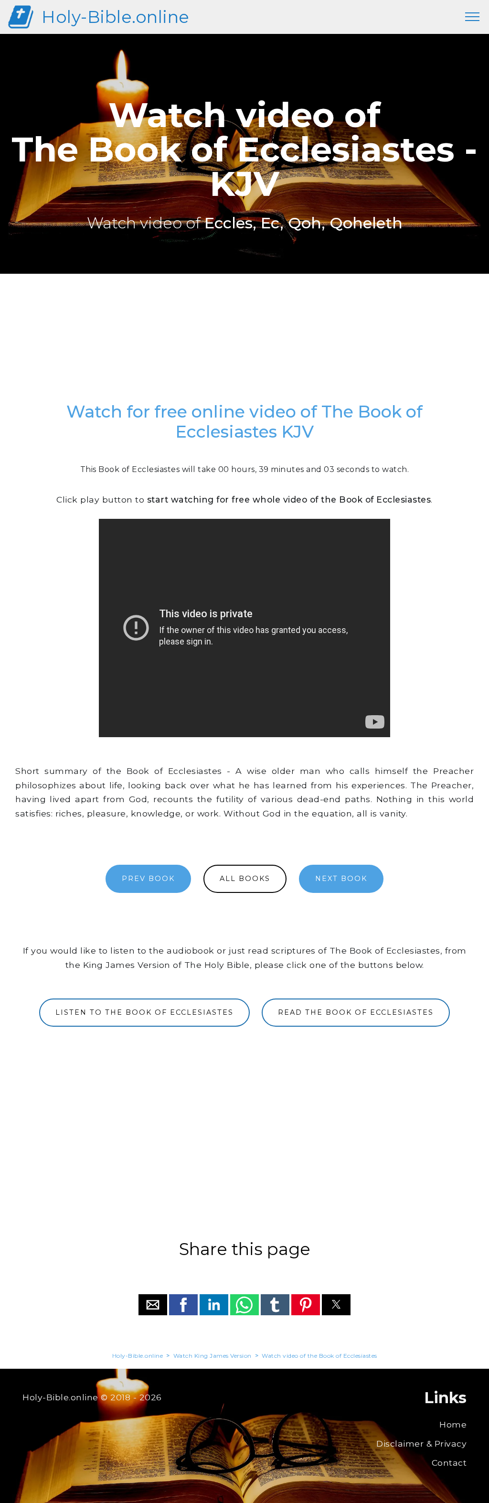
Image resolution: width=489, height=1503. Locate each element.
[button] (152, 1304)
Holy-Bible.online (116, 17)
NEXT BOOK (341, 878)
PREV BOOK (148, 878)
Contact (449, 1463)
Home (453, 1424)
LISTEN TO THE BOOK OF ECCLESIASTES (144, 1012)
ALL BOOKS (245, 878)
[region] (244, 342)
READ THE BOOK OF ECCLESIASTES (356, 1012)
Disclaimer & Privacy (421, 1444)
